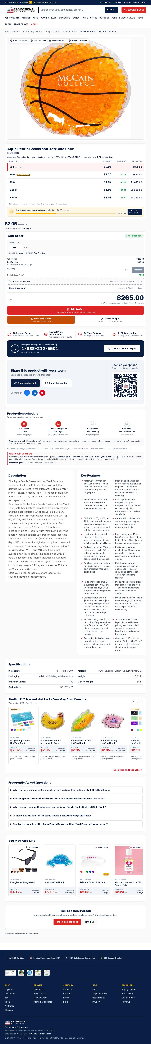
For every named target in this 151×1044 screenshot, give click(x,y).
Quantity (14, 243)
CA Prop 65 (70, 1038)
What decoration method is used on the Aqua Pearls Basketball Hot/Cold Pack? (59, 807)
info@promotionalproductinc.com (35, 1034)
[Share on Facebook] (27, 393)
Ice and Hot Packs (69, 31)
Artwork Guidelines (43, 1002)
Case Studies (128, 997)
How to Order (40, 997)
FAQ (94, 989)
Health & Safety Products (47, 31)
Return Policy (98, 997)
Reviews (126, 1002)
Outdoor (104, 18)
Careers (67, 993)
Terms (28, 1038)
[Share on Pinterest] (42, 393)
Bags (53, 18)
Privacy (96, 1002)
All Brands (9, 1006)
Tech (140, 18)
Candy (76, 18)
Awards (45, 18)
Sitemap (80, 1038)
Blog (65, 1002)
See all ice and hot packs (127, 770)
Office (93, 18)
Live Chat (106, 2)
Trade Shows (21, 24)
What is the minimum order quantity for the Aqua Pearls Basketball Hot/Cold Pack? (61, 790)
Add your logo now (75, 281)
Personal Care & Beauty (23, 31)
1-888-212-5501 (39, 348)
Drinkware (64, 18)
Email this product (58, 383)
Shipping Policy (99, 993)
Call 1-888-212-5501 (67, 922)
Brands (127, 2)
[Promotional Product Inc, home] (21, 10)
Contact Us (39, 989)
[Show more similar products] (140, 701)
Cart (144, 2)
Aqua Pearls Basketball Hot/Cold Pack (98, 31)
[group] (75, 736)
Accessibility (38, 1038)
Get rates (137, 270)
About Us (67, 989)
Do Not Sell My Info (54, 1038)
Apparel (26, 18)
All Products (12, 18)
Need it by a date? (75, 288)
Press (66, 997)
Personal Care (127, 18)
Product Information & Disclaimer (22, 934)
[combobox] (72, 10)
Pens (114, 18)
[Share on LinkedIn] (35, 393)
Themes (119, 2)
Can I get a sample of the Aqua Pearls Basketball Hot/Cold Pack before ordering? (60, 824)
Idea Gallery (127, 993)
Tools (8, 24)
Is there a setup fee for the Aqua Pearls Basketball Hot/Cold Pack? (52, 815)
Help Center (40, 993)
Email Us (90, 922)
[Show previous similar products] (133, 701)
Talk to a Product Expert (124, 348)
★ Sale (34, 24)
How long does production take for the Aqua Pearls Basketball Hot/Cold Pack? (59, 798)
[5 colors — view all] (87, 871)
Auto (35, 18)
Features (137, 2)
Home (85, 18)
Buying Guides (129, 989)
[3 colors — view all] (15, 871)
